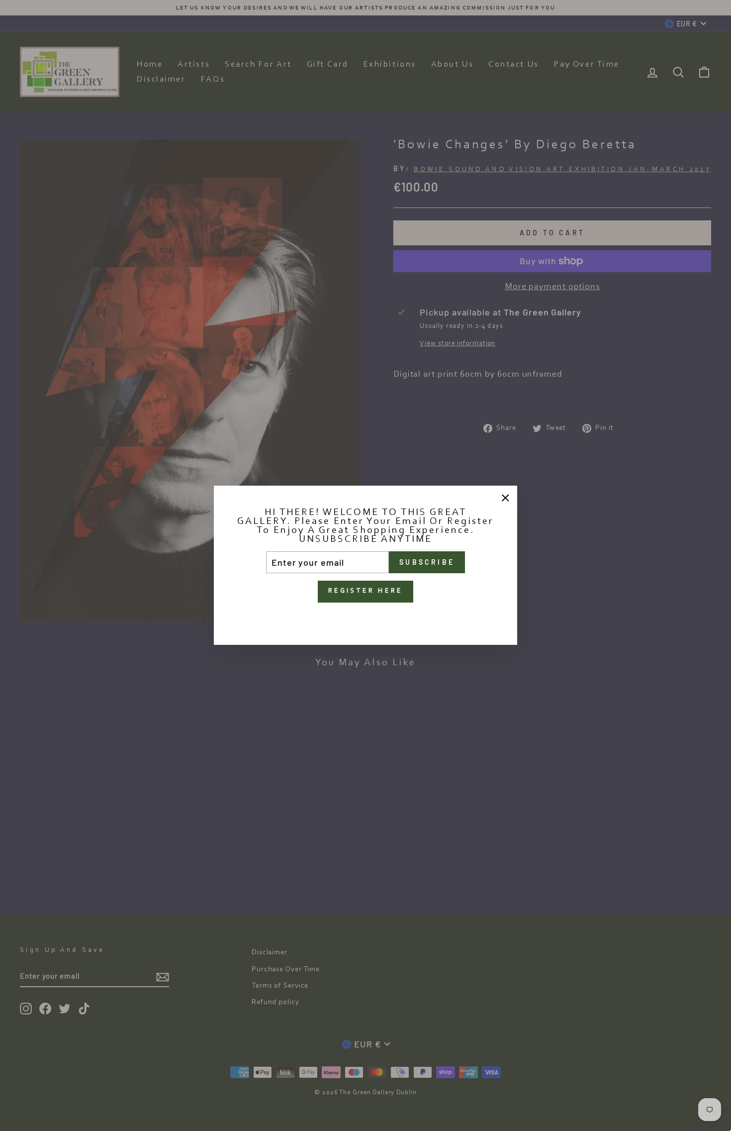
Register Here (365, 591)
